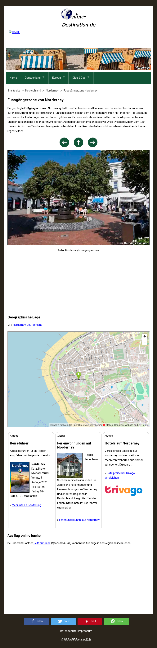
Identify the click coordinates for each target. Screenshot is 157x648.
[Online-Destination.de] (78, 25)
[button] (36, 621)
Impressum (85, 630)
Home (13, 77)
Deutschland (33, 77)
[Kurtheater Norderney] (64, 146)
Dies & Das (79, 77)
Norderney (19, 324)
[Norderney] (78, 146)
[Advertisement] (78, 284)
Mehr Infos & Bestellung (26, 505)
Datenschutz (68, 630)
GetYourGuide (42, 543)
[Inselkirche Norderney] (92, 146)
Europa (56, 77)
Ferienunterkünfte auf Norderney (79, 519)
